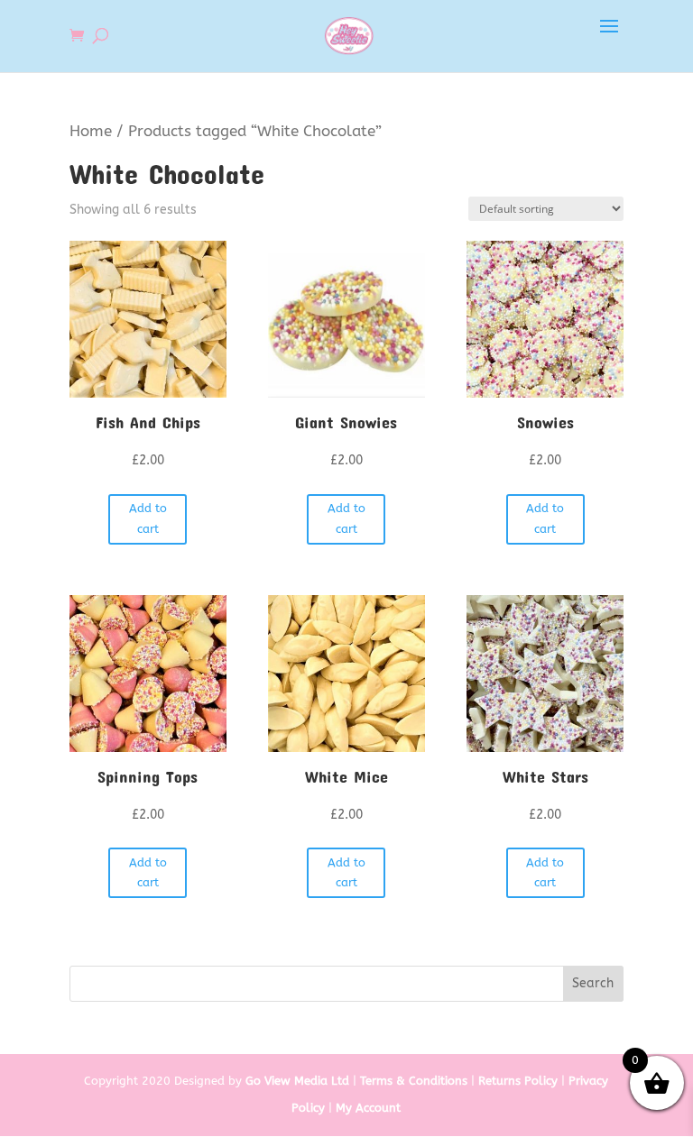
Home (90, 131)
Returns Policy (518, 1080)
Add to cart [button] (148, 518)
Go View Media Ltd (297, 1080)
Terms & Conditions (413, 1080)
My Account (368, 1107)
